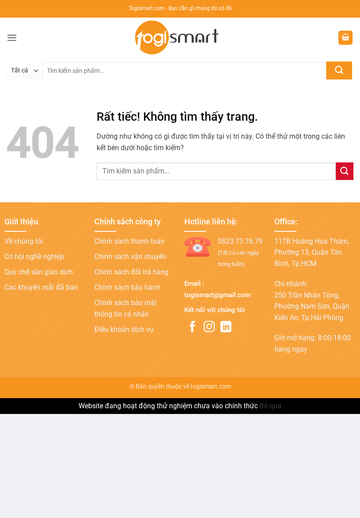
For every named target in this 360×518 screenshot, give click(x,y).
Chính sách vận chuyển (130, 256)
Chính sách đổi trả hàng (131, 272)
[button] (12, 37)
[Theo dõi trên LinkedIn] (225, 327)
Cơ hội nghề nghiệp (34, 256)
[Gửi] (339, 70)
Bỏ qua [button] (270, 406)
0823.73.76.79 (240, 241)
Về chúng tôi (23, 241)
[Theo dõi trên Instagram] (209, 327)
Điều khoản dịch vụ (124, 329)
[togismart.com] (180, 38)
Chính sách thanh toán (129, 241)
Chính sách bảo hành (127, 287)
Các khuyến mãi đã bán (41, 287)
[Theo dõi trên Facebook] (192, 327)
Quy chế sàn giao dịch (38, 272)
